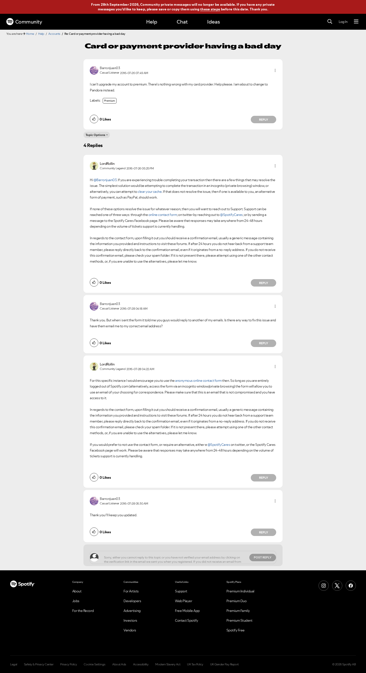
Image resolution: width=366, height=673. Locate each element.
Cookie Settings (94, 664)
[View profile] (94, 70)
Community (28, 21)
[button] (275, 70)
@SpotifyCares (231, 214)
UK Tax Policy (195, 664)
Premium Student (239, 620)
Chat (182, 21)
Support (181, 591)
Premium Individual (240, 591)
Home (30, 34)
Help (151, 21)
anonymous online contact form (198, 380)
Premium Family (238, 610)
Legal (13, 664)
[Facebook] (351, 586)
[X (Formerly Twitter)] (337, 586)
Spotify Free (235, 630)
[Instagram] (324, 586)
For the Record (83, 610)
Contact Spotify (186, 620)
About (77, 591)
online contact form (162, 214)
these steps (210, 9)
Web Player (183, 601)
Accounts (54, 34)
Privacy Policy (68, 664)
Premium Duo (236, 601)
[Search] (329, 21)
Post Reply (263, 557)
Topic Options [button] (95, 135)
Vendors (129, 630)
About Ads (119, 664)
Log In (343, 21)
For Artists (131, 591)
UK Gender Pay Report (224, 664)
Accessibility (141, 664)
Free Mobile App (187, 610)
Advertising (132, 610)
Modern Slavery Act (167, 664)
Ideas (213, 21)
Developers (132, 601)
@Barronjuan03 (105, 180)
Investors (130, 620)
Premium (109, 100)
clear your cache (150, 191)
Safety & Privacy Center (39, 664)
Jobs (75, 601)
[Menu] (356, 22)
